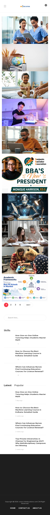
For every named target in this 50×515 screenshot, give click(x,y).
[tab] (8, 385)
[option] (25, 355)
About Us (37, 508)
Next (28, 305)
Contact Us (24, 508)
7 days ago (18, 400)
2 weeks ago (19, 416)
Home (12, 508)
